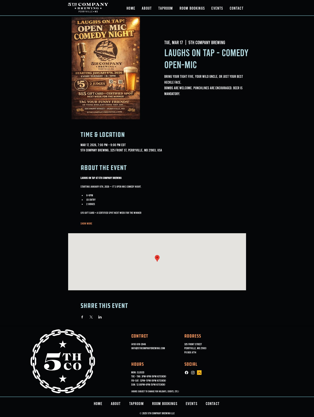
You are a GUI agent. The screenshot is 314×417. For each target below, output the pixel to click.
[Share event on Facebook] (82, 317)
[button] (146, 8)
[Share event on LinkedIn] (100, 317)
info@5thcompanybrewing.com (148, 348)
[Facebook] (186, 372)
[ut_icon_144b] (199, 372)
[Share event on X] (91, 317)
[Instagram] (193, 372)
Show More (86, 223)
